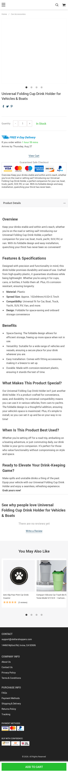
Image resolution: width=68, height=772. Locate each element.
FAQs (4, 692)
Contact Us (7, 667)
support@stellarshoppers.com (17, 639)
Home (4, 14)
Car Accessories (18, 14)
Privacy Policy (9, 672)
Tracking (6, 714)
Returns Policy (9, 708)
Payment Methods (11, 698)
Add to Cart (34, 767)
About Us (6, 661)
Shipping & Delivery (11, 703)
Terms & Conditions (11, 677)
